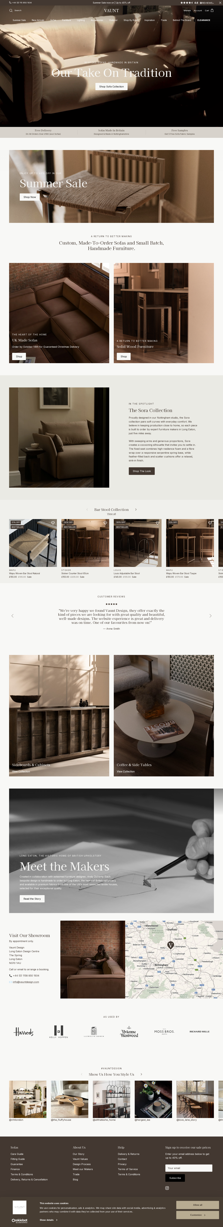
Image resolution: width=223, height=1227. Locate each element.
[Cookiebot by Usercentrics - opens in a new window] (19, 1221)
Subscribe (175, 1177)
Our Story (78, 1153)
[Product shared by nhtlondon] (27, 1099)
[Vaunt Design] (111, 11)
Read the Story (32, 898)
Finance (15, 1169)
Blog (75, 1179)
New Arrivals (38, 20)
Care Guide (17, 1153)
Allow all (197, 1205)
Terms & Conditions (22, 1174)
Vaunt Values (80, 1159)
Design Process (82, 1164)
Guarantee (17, 1164)
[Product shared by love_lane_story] (195, 1099)
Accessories (97, 20)
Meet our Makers (83, 1169)
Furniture (66, 20)
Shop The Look (142, 471)
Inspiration (150, 20)
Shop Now (30, 197)
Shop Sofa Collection (111, 86)
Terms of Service (128, 1169)
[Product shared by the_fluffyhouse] (69, 1099)
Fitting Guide (18, 1159)
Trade (164, 20)
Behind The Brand (182, 20)
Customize (196, 1215)
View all (111, 513)
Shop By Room (131, 20)
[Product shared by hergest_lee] (153, 1099)
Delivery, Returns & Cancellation (29, 1179)
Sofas (53, 20)
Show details (47, 1220)
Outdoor (113, 20)
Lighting (81, 20)
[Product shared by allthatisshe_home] (111, 1099)
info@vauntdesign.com (26, 981)
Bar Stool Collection (111, 509)
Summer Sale (19, 20)
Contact (122, 1159)
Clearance (203, 20)
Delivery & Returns (128, 1153)
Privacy (122, 1164)
